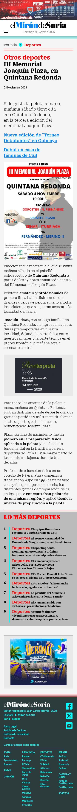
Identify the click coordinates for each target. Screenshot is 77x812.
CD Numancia (47, 756)
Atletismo (45, 768)
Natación (45, 776)
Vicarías (26, 782)
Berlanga (26, 760)
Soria (7, 752)
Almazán (26, 797)
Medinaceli (27, 800)
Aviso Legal (10, 726)
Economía (64, 764)
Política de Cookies (15, 730)
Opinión (9, 776)
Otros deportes (27, 57)
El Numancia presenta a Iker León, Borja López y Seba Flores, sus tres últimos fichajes (36, 565)
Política (62, 756)
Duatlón (44, 780)
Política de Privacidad (16, 734)
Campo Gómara (26, 787)
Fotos (7, 770)
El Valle (25, 764)
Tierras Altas (28, 768)
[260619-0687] (38, 375)
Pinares (26, 756)
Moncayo (26, 792)
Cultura (62, 768)
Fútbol (43, 760)
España (63, 752)
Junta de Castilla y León (66, 782)
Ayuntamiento (11, 760)
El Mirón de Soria (38, 26)
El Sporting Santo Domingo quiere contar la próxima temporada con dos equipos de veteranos (39, 552)
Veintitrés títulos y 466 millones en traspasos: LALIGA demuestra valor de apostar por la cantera (40, 615)
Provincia (28, 752)
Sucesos (8, 764)
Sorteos (64, 793)
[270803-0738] (38, 662)
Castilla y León (65, 775)
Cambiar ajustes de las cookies (21, 744)
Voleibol (44, 764)
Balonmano (46, 772)
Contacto (9, 738)
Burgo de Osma (26, 773)
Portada (10, 45)
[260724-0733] (38, 9)
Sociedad (63, 760)
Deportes (32, 45)
